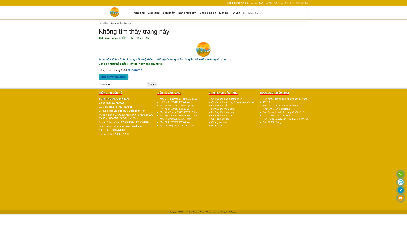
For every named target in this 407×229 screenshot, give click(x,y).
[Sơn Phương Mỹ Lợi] (114, 12)
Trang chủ (138, 12)
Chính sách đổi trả (221, 105)
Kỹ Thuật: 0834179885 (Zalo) (175, 102)
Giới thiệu (154, 12)
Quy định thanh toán (221, 115)
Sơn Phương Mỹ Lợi (237, 2)
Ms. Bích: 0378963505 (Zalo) (175, 122)
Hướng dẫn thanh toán (223, 112)
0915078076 (257, 2)
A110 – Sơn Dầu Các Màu (276, 115)
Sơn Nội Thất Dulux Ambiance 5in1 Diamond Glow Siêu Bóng (281, 107)
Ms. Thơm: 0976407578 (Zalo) (176, 119)
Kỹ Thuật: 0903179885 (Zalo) (175, 109)
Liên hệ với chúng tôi (113, 77)
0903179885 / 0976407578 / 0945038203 (287, 2)
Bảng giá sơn (208, 12)
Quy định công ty (220, 119)
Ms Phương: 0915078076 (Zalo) (177, 125)
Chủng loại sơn (219, 122)
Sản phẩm (169, 12)
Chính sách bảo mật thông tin (226, 98)
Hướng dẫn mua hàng (223, 109)
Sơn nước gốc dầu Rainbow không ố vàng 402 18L (285, 100)
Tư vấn (235, 12)
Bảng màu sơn (187, 12)
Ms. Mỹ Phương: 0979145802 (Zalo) (179, 98)
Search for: (105, 84)
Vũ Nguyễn (233, 212)
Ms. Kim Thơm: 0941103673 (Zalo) (178, 112)
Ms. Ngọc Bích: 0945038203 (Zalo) (178, 115)
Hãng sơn (216, 125)
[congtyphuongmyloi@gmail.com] (400, 198)
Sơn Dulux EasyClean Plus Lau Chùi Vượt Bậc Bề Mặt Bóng (285, 121)
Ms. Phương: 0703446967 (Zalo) (177, 105)
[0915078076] (400, 174)
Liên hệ (223, 12)
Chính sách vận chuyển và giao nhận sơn (233, 102)
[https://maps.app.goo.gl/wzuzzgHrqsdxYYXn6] (400, 190)
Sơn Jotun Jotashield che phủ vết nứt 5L (284, 112)
